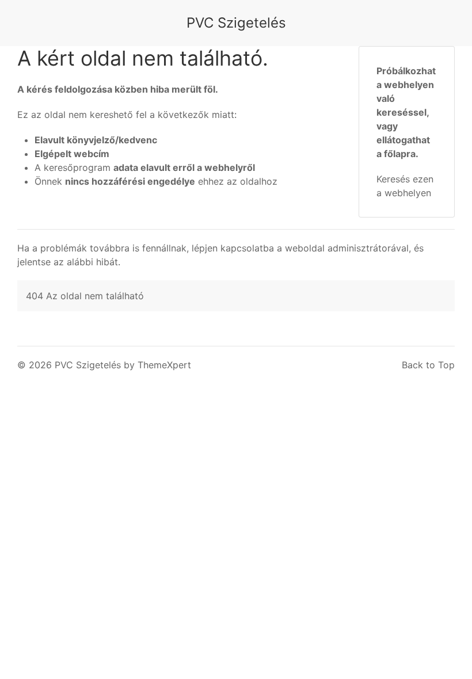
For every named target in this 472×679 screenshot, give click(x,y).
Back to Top (428, 365)
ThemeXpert (164, 365)
